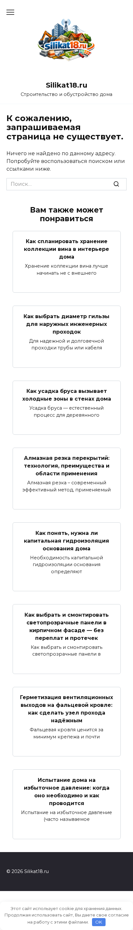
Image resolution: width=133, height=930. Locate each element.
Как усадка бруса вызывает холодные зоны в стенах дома (66, 395)
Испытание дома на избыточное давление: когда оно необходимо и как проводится (66, 791)
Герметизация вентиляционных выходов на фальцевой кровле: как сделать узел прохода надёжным (66, 709)
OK (98, 922)
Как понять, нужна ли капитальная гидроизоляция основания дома (66, 540)
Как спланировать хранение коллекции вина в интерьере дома (66, 249)
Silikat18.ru (66, 85)
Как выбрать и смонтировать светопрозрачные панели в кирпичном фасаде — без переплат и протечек (67, 626)
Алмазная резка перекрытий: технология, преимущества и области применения (66, 466)
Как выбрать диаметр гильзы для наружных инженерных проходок (66, 324)
